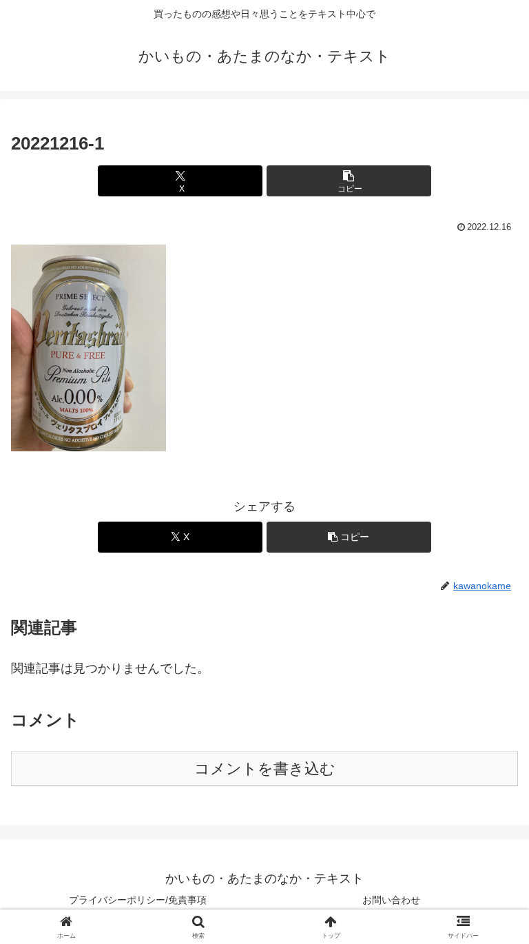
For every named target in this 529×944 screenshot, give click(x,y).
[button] (349, 180)
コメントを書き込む (264, 768)
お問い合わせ (391, 899)
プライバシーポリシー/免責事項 (138, 899)
